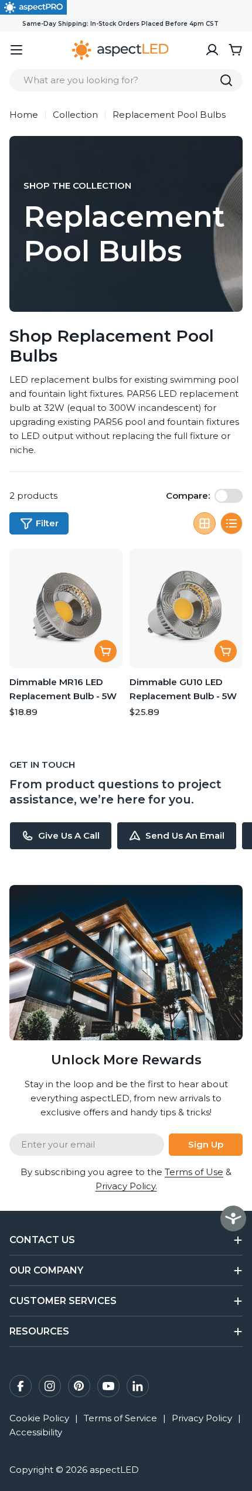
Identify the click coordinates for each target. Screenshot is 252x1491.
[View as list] (231, 523)
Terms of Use (194, 1171)
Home (23, 114)
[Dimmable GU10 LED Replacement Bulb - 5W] (186, 608)
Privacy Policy (202, 1418)
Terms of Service (120, 1418)
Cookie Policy (39, 1418)
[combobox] (126, 80)
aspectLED (114, 1469)
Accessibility (35, 1432)
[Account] (212, 50)
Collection (75, 114)
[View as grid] (204, 523)
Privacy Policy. (126, 1186)
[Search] (226, 80)
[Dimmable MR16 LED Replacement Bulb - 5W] (65, 608)
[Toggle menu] (16, 50)
